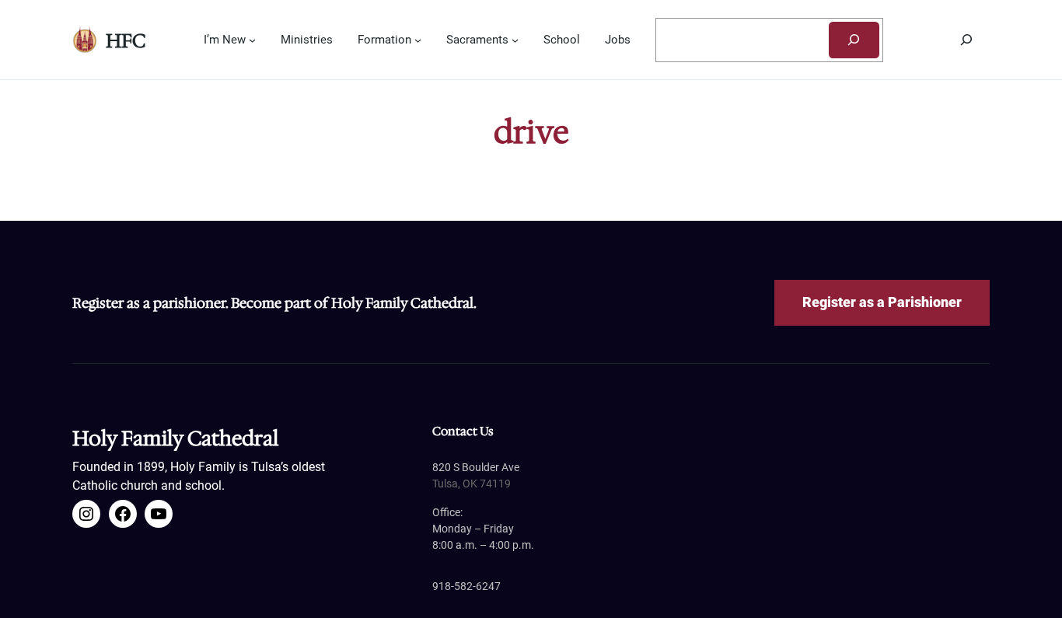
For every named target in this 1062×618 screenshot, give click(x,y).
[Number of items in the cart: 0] (927, 39)
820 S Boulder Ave (475, 467)
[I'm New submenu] (252, 40)
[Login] (897, 40)
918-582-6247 (466, 586)
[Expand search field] (966, 39)
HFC (125, 41)
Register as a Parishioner (882, 302)
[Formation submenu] (417, 40)
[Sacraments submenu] (515, 40)
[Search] (854, 40)
